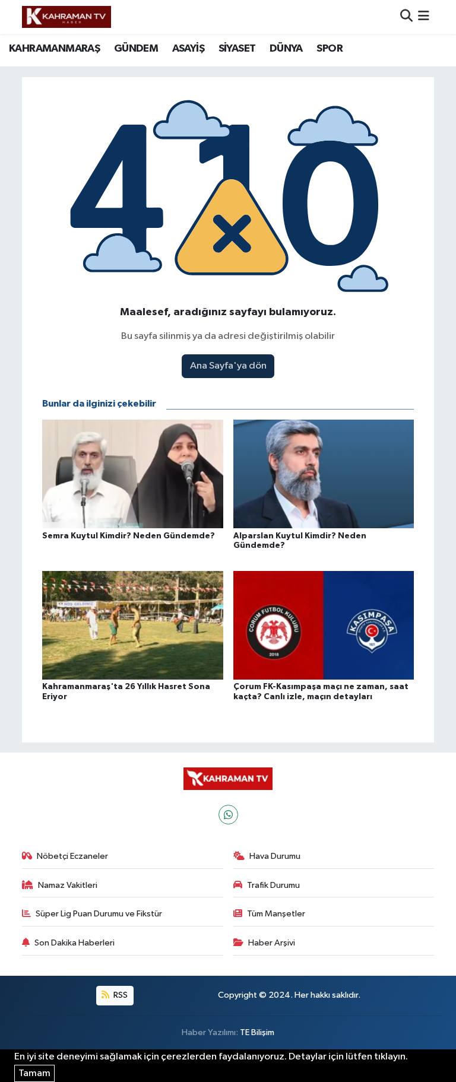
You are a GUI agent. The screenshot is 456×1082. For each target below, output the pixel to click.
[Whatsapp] (228, 814)
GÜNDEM (136, 48)
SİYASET (237, 48)
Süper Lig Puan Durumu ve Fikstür (99, 913)
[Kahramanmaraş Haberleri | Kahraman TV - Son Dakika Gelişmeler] (66, 16)
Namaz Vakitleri (67, 885)
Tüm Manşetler (276, 913)
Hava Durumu (274, 856)
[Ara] (406, 17)
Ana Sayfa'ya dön (228, 366)
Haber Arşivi (271, 942)
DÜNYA (286, 48)
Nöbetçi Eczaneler (72, 856)
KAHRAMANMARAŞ (54, 48)
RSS (120, 995)
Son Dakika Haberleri (74, 942)
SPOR (329, 48)
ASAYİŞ (188, 48)
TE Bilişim (257, 1032)
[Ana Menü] (423, 17)
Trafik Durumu (273, 885)
